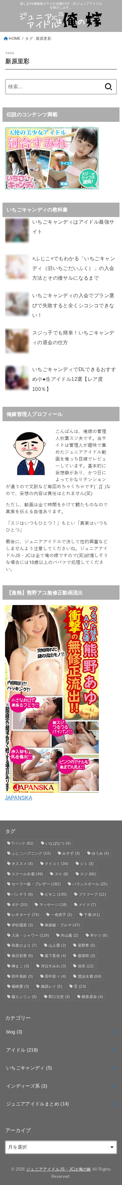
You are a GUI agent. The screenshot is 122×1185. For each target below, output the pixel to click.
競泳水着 (90, 976)
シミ (87, 864)
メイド (87, 905)
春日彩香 (22, 956)
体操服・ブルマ (62, 925)
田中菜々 (55, 976)
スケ (62, 874)
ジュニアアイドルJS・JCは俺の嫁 (58, 1169)
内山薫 (69, 935)
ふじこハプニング (31, 853)
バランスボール (90, 884)
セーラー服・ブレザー (36, 884)
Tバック (23, 843)
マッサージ (53, 905)
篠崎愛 (20, 986)
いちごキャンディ (29, 1067)
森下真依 (55, 956)
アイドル (22, 1050)
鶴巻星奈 (92, 997)
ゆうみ (100, 853)
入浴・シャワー (30, 935)
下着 (92, 915)
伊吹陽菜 (22, 925)
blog (14, 1031)
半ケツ (99, 935)
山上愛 (57, 945)
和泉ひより (24, 945)
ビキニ (56, 894)
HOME (14, 38)
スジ (88, 874)
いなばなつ (58, 843)
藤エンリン (24, 997)
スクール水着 (27, 874)
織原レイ (51, 986)
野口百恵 (59, 997)
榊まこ (20, 966)
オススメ (22, 864)
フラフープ (92, 894)
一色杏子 (61, 915)
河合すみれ (53, 966)
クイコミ (57, 864)
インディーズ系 (26, 1086)
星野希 (86, 945)
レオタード (25, 915)
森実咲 (86, 956)
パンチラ (22, 894)
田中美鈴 (22, 976)
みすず (71, 853)
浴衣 (86, 966)
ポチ (20, 905)
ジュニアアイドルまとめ (37, 1103)
